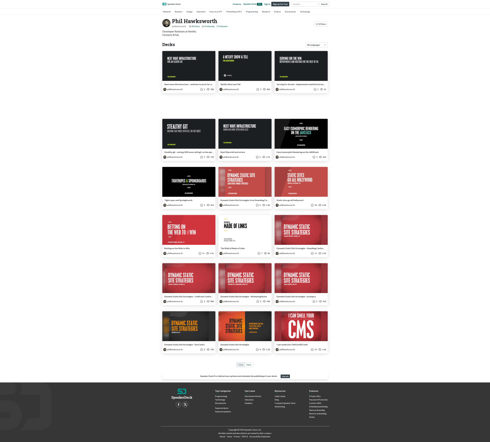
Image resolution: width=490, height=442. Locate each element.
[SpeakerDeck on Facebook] (178, 404)
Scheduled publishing (318, 406)
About (222, 436)
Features (237, 4)
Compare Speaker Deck (285, 403)
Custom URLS (315, 403)
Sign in (267, 4)
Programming (252, 11)
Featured (167, 11)
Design (189, 11)
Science (277, 11)
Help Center (280, 396)
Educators (249, 399)
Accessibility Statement (259, 436)
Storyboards (290, 11)
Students (248, 403)
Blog (277, 399)
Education (201, 11)
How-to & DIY (216, 11)
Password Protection (318, 399)
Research (266, 11)
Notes (312, 417)
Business (178, 11)
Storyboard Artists (253, 396)
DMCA (245, 436)
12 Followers (222, 26)
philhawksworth (175, 89)
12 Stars (322, 24)
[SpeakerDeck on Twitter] (185, 404)
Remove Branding (317, 410)
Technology (305, 11)
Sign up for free (280, 4)
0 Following (209, 26)
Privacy (237, 436)
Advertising (280, 406)
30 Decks (196, 26)
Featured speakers (223, 411)
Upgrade (285, 376)
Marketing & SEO (234, 11)
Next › (249, 364)
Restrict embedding (318, 413)
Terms (229, 436)
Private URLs (315, 396)
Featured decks (221, 408)
